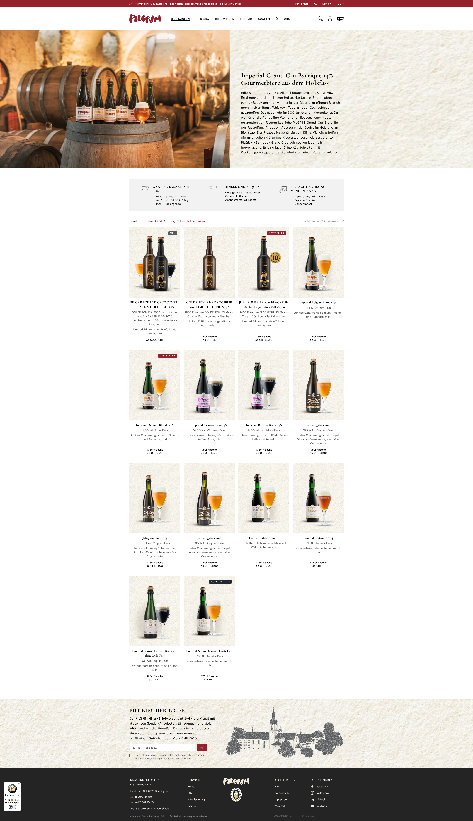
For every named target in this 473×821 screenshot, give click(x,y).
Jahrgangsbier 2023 (155, 538)
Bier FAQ (193, 806)
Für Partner (301, 3)
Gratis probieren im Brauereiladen (150, 808)
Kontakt (326, 3)
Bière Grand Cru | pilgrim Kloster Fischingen (175, 221)
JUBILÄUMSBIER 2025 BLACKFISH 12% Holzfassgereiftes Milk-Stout (264, 304)
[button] (180, 18)
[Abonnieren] (202, 747)
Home (133, 221)
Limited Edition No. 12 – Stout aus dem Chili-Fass (154, 653)
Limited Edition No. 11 (264, 538)
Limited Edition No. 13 (318, 538)
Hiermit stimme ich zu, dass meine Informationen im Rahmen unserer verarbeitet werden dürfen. (169, 756)
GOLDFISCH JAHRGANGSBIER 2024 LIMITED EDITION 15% (209, 304)
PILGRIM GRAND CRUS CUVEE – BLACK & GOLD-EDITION (154, 304)
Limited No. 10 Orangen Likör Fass (209, 651)
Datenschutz (281, 793)
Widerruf (279, 806)
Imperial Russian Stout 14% (209, 425)
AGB (276, 786)
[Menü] (18, 784)
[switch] (12, 807)
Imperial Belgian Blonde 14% (318, 302)
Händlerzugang (197, 799)
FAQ (315, 3)
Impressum (280, 799)
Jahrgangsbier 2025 (318, 425)
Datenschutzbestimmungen (148, 758)
